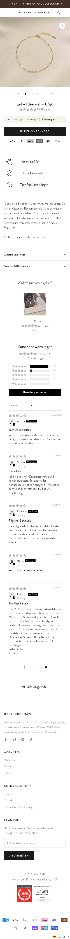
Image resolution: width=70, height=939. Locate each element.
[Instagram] (14, 738)
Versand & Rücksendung (17, 266)
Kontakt (8, 800)
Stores (8, 766)
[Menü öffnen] (5, 12)
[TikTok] (31, 738)
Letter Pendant (35, 321)
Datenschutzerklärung (38, 879)
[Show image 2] (29, 94)
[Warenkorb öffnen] (65, 12)
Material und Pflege (14, 255)
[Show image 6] (44, 94)
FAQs (8, 794)
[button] (28, 109)
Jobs (7, 773)
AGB (56, 879)
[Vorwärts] (51, 93)
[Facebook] (5, 738)
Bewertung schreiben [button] (35, 392)
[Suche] (58, 12)
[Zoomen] (62, 26)
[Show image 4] (37, 94)
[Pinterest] (22, 738)
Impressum (17, 879)
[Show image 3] (33, 94)
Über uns (9, 760)
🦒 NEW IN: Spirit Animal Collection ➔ (35, 3)
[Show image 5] (40, 94)
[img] (17, 415)
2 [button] (30, 667)
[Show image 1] (25, 94)
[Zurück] (18, 93)
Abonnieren (19, 855)
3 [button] (36, 667)
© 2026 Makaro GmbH (35, 874)
